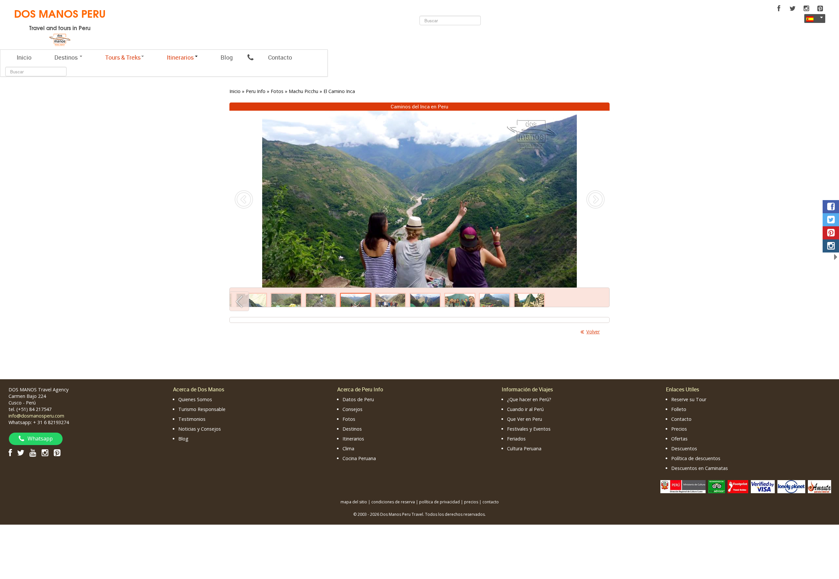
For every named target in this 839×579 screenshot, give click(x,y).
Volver (593, 331)
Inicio (24, 57)
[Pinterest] (820, 8)
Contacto (280, 57)
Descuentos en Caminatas (699, 468)
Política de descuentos (695, 458)
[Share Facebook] (831, 206)
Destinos (66, 57)
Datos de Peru (358, 399)
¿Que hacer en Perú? (529, 399)
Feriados (516, 439)
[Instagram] (806, 8)
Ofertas (679, 439)
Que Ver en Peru (524, 419)
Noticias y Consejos (199, 429)
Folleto (678, 409)
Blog (227, 57)
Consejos (352, 409)
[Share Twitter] (831, 219)
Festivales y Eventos (529, 429)
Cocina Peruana (359, 458)
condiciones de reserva (393, 502)
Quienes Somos (195, 399)
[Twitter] (792, 8)
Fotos (348, 419)
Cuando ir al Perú (525, 409)
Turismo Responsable (201, 409)
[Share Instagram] (831, 245)
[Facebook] (778, 8)
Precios (679, 429)
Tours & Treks (123, 57)
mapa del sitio (354, 502)
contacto (490, 502)
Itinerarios (353, 439)
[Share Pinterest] (831, 232)
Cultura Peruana (524, 448)
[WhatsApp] (250, 57)
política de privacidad (439, 502)
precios (471, 502)
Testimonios (191, 419)
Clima (348, 448)
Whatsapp (40, 438)
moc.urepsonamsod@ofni (36, 416)
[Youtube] (32, 452)
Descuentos (684, 448)
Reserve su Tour (688, 399)
